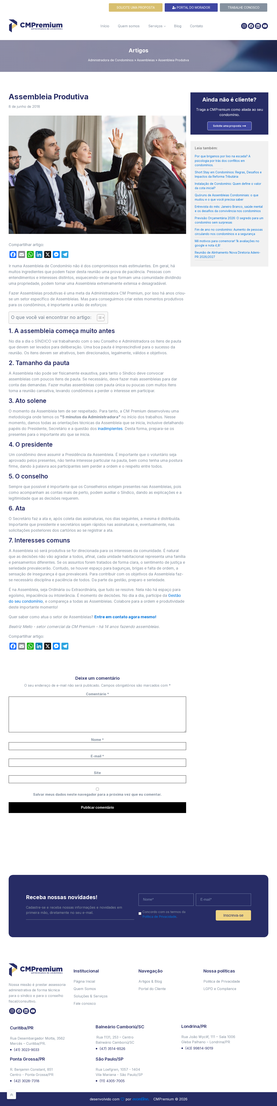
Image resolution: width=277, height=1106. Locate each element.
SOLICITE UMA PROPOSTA (136, 7)
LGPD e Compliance (219, 989)
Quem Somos (85, 989)
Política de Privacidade (159, 916)
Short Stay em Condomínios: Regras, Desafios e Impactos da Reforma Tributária (228, 174)
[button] (270, 1091)
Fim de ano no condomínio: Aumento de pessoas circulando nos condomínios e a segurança (229, 232)
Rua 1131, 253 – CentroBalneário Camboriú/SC (115, 1040)
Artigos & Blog (150, 981)
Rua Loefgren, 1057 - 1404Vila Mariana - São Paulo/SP (119, 1072)
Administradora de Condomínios (111, 60)
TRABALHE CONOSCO (243, 7)
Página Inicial (84, 981)
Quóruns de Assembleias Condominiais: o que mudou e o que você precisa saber (226, 197)
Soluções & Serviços (91, 996)
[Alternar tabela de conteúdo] (98, 317)
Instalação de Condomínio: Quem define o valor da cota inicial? (228, 186)
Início (104, 26)
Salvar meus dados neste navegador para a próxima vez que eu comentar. (97, 794)
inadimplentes (110, 428)
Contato (196, 26)
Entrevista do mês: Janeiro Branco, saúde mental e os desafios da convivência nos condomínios (229, 209)
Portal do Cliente (152, 989)
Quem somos (129, 26)
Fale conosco (85, 1003)
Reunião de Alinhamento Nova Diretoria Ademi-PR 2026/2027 (227, 255)
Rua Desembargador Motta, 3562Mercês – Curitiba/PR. (37, 1041)
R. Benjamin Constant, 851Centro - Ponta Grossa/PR (31, 1072)
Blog (177, 26)
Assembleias (146, 60)
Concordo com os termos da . (163, 914)
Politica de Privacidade (221, 981)
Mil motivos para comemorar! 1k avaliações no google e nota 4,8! (227, 243)
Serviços (155, 26)
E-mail (97, 756)
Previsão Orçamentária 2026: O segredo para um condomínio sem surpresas (229, 220)
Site (97, 773)
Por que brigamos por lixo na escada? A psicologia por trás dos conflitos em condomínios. (222, 161)
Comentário (97, 694)
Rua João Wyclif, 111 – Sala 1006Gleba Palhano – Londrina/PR (208, 1039)
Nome (97, 739)
